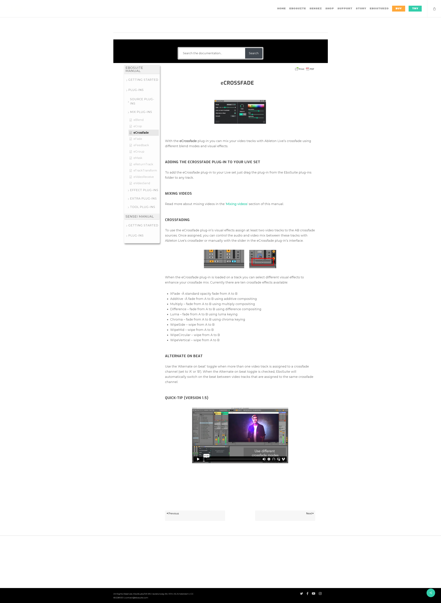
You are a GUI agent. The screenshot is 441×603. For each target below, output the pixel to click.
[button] (142, 69)
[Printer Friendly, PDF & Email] (304, 70)
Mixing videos (236, 204)
